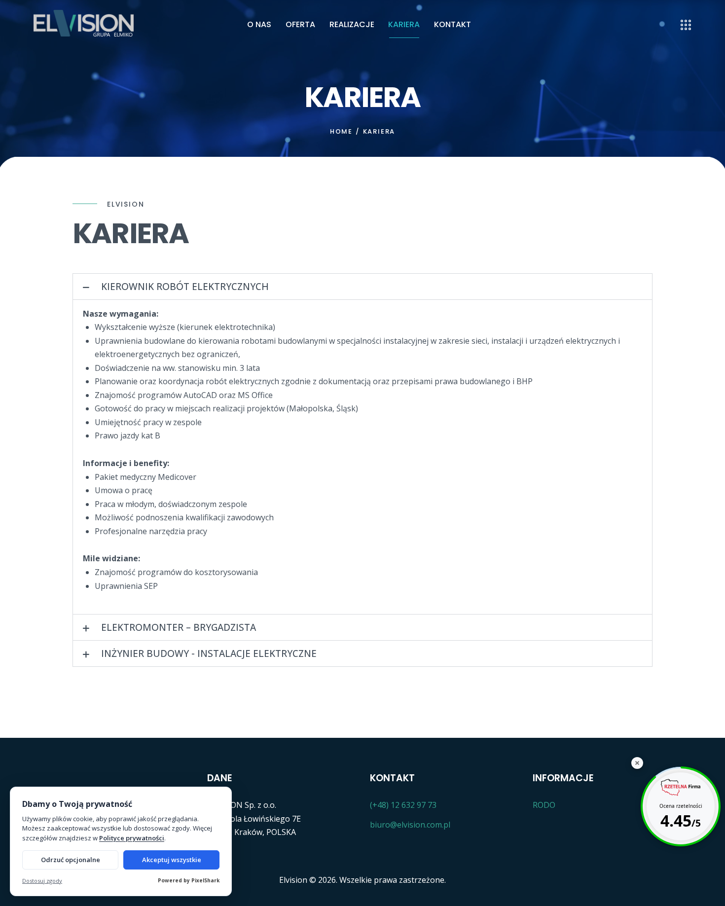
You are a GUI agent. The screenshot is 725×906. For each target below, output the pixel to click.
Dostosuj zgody (42, 880)
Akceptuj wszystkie (171, 859)
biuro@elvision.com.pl (410, 824)
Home (341, 131)
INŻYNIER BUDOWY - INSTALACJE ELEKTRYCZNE (209, 653)
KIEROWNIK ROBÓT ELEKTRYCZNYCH (185, 286)
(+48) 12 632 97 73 (403, 804)
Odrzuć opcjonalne (70, 859)
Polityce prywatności (131, 838)
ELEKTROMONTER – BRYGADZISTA (178, 627)
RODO (544, 804)
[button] (362, 286)
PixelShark (205, 880)
